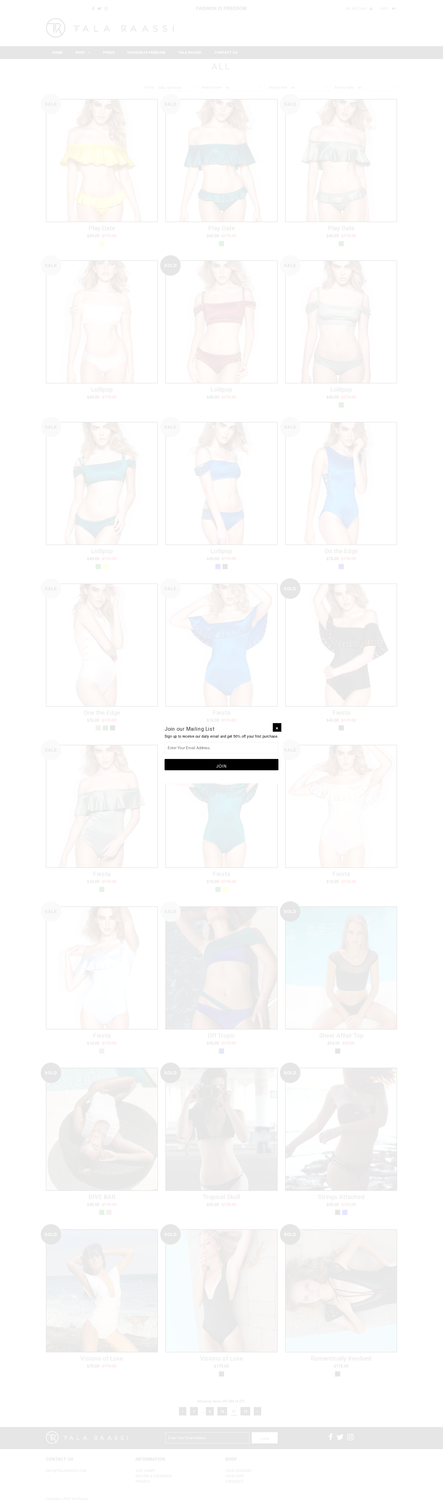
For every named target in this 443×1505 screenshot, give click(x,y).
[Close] (277, 727)
